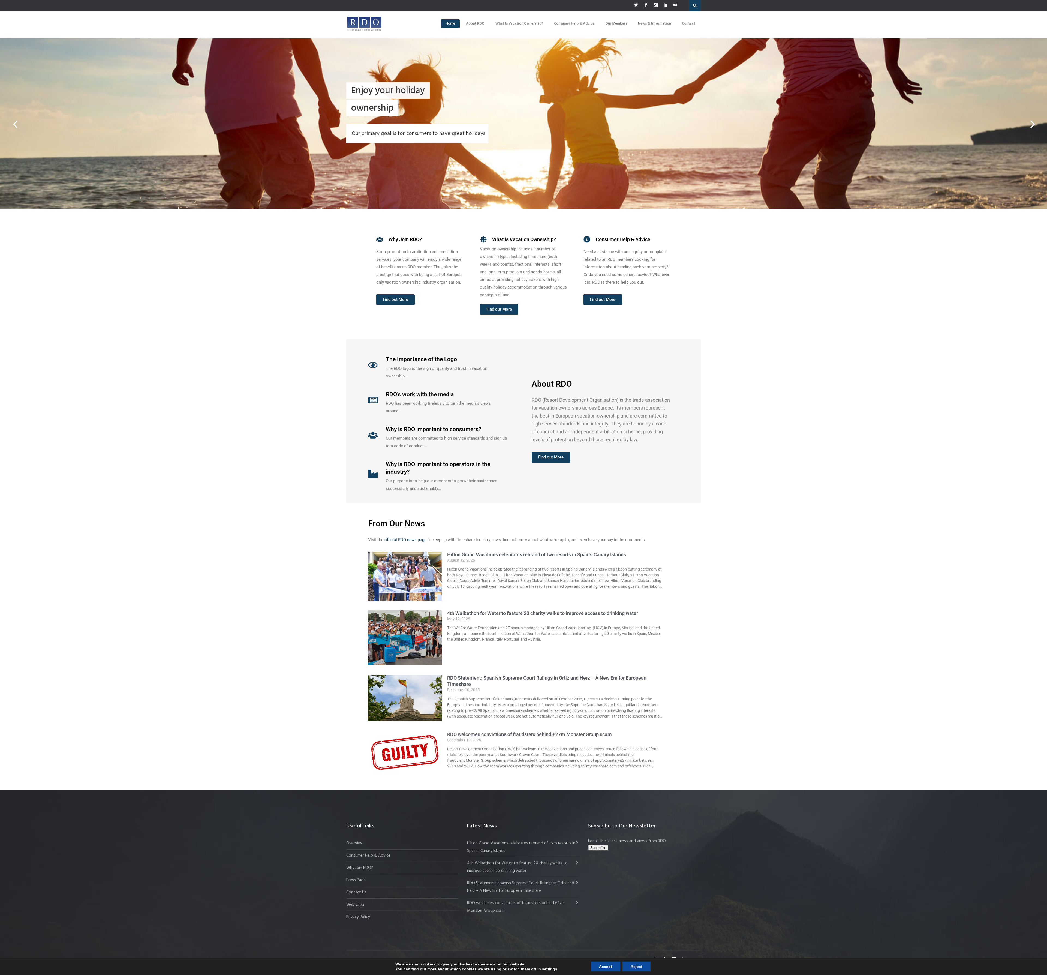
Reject (636, 966)
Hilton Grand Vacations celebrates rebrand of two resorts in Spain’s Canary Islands (537, 554)
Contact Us (356, 892)
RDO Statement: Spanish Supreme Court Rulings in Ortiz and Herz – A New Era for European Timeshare (520, 887)
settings (549, 969)
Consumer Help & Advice (368, 855)
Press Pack (355, 880)
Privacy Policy (358, 917)
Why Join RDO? (359, 868)
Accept (605, 966)
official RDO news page (405, 539)
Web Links (355, 904)
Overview (354, 843)
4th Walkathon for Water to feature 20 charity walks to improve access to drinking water (542, 613)
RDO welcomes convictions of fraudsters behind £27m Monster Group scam (529, 734)
